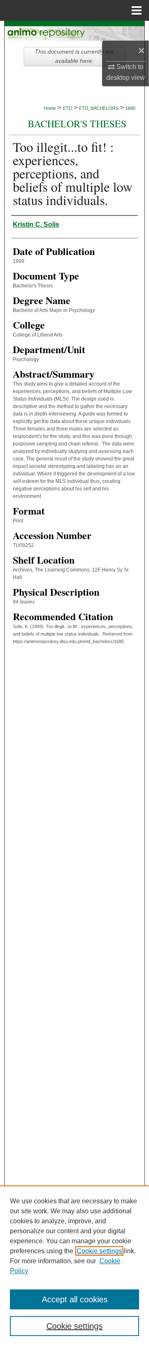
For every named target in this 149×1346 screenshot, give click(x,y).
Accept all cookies (75, 1299)
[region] (74, 1265)
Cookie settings (99, 1250)
